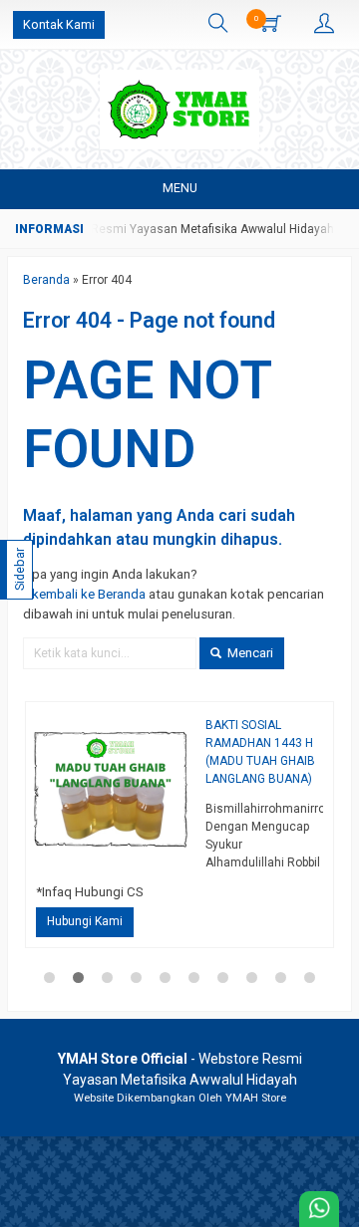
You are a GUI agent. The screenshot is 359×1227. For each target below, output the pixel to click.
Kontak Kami (59, 24)
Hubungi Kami (85, 921)
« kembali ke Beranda (84, 594)
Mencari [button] (248, 652)
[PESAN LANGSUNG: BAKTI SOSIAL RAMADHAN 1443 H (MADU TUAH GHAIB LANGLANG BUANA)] (183, 856)
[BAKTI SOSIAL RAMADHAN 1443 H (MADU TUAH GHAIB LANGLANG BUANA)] (110, 786)
